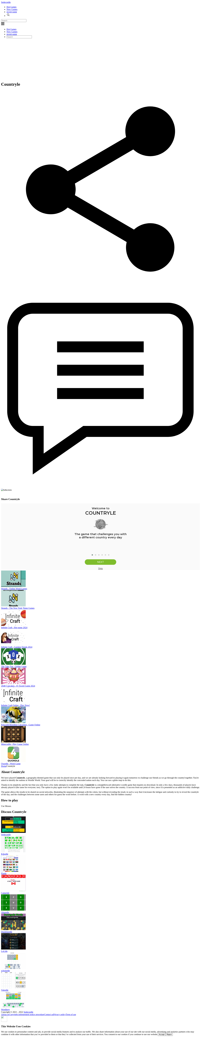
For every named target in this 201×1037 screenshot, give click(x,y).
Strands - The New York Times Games (17, 608)
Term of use (71, 1014)
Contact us (48, 1014)
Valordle (4, 990)
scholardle (5, 971)
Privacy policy (59, 1014)
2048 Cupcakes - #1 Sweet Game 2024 (18, 686)
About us (5, 1014)
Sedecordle (6, 2)
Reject (169, 1034)
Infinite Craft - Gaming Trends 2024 (16, 647)
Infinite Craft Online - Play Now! (15, 705)
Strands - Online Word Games (14, 589)
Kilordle (4, 854)
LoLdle (4, 951)
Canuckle (5, 893)
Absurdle (5, 912)
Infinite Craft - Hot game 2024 (14, 627)
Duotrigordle (6, 932)
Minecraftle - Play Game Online (15, 744)
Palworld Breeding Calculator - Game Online (20, 725)
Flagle (3, 873)
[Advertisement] (100, 60)
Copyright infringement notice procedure (26, 1014)
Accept (161, 1034)
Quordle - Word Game (11, 763)
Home (3, 766)
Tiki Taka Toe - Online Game (14, 666)
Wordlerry (5, 1009)
